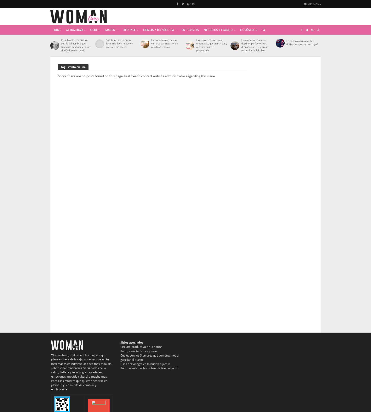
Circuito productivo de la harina (141, 347)
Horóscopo (249, 30)
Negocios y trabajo (218, 30)
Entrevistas (190, 30)
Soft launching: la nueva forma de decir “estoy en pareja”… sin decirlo (119, 44)
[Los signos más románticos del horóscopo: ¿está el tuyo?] (280, 43)
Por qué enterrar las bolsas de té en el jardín (149, 368)
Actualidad (74, 30)
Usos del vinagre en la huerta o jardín (145, 364)
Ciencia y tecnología (158, 30)
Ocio (93, 30)
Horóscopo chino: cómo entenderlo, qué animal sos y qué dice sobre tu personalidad (211, 45)
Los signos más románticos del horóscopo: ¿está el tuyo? (302, 43)
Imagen (110, 30)
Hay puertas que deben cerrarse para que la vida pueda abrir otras (164, 44)
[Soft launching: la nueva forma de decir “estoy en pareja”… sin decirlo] (99, 43)
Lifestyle (129, 30)
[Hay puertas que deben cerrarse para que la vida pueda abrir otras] (144, 43)
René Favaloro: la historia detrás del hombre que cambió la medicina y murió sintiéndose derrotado (75, 45)
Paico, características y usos (138, 351)
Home (57, 30)
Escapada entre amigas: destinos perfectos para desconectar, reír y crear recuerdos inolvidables (254, 45)
